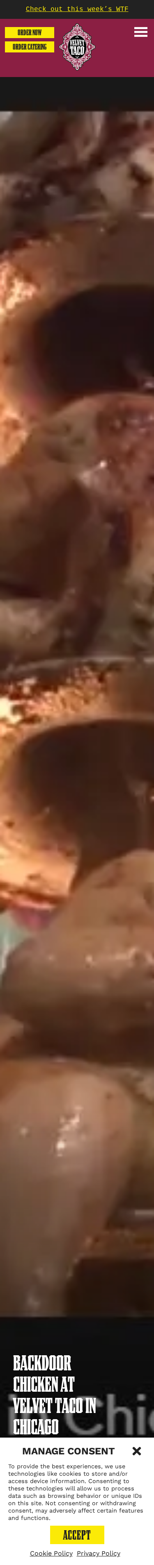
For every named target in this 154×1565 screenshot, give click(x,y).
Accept (77, 1535)
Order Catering (29, 47)
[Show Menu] (140, 32)
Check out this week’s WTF (77, 9)
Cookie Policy (51, 1553)
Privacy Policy (98, 1553)
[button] (137, 1451)
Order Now (29, 32)
